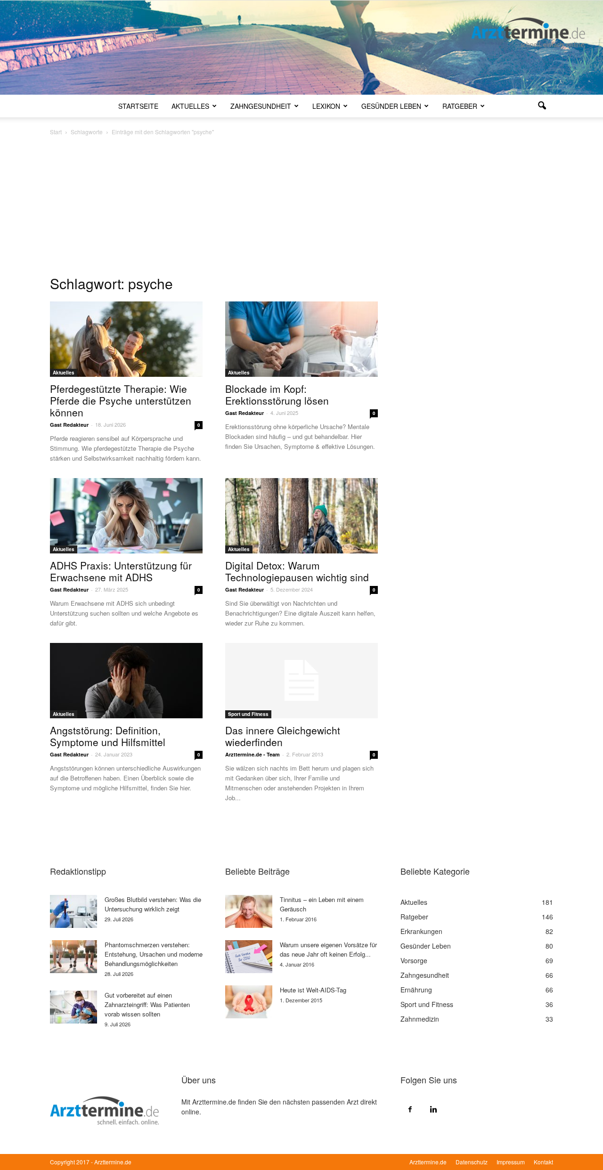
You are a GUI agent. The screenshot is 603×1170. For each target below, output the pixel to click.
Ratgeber (459, 106)
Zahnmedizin (419, 1019)
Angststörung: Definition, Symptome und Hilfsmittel (107, 736)
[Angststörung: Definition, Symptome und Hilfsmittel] (126, 680)
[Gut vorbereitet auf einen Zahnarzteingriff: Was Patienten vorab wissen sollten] (73, 1007)
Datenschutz (472, 1162)
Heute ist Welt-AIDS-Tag (313, 989)
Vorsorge (413, 960)
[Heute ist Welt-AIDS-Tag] (248, 1001)
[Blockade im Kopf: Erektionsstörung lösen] (301, 339)
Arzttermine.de (428, 1162)
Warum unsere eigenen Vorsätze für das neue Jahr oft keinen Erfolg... (328, 949)
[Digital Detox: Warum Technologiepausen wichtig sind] (301, 515)
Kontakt (543, 1162)
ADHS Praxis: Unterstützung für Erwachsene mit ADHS (121, 571)
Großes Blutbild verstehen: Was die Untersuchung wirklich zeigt (153, 904)
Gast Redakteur (69, 424)
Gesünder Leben (391, 106)
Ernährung (416, 989)
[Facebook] (409, 1108)
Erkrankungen (421, 931)
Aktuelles (190, 106)
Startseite (138, 106)
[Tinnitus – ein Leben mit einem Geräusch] (248, 911)
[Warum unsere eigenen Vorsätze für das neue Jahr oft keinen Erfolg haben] (248, 956)
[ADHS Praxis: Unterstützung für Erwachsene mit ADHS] (126, 515)
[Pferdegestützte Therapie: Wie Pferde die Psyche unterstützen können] (126, 339)
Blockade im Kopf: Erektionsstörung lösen (277, 394)
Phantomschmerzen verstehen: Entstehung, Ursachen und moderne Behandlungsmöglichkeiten (154, 954)
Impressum (511, 1162)
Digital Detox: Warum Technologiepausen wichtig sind (297, 571)
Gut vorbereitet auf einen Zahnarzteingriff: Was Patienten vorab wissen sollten (147, 1004)
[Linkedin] (433, 1108)
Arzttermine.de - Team (252, 754)
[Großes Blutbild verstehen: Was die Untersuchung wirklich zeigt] (73, 911)
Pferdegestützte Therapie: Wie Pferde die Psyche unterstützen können (120, 400)
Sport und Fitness (248, 714)
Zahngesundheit (260, 106)
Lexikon (326, 106)
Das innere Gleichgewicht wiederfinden (282, 736)
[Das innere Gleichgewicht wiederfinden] (301, 680)
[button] (541, 106)
